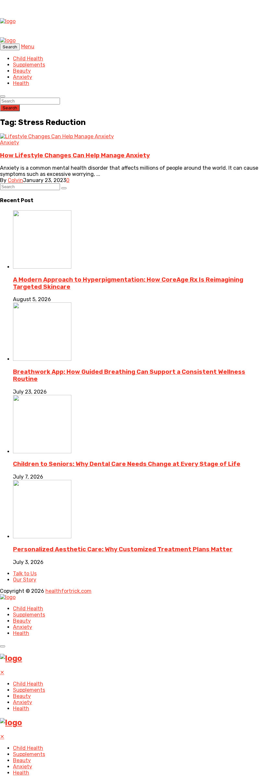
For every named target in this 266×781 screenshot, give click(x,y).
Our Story (24, 580)
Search (10, 107)
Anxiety (22, 77)
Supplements (29, 65)
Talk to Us (25, 573)
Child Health (28, 58)
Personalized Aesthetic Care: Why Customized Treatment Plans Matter (123, 549)
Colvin (15, 180)
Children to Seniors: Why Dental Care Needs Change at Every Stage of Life (126, 464)
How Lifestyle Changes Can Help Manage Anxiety (75, 155)
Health (21, 83)
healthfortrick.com (68, 591)
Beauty (22, 71)
